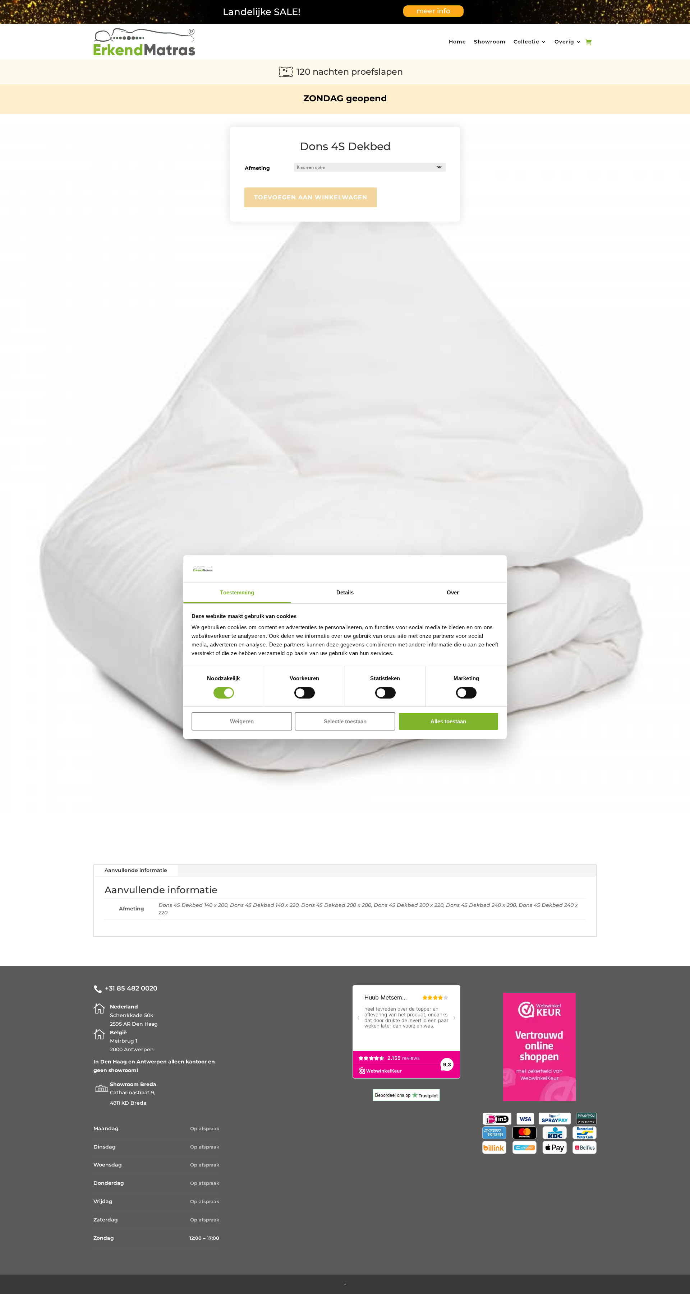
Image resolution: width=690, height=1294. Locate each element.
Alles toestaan (448, 721)
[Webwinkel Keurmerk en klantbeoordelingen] (539, 1099)
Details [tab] (345, 592)
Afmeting (257, 168)
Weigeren (242, 721)
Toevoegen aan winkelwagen (310, 197)
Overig (564, 41)
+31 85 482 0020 (131, 988)
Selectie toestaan (345, 721)
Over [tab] (453, 592)
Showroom (490, 41)
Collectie (526, 41)
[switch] (304, 693)
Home (457, 41)
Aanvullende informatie (136, 870)
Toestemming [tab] (237, 592)
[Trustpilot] (406, 1099)
